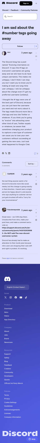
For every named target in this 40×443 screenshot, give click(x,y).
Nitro (6, 312)
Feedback (15, 10)
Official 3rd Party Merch (13, 383)
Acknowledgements (12, 410)
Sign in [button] (26, 3)
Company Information (12, 417)
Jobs (6, 335)
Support (7, 354)
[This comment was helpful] (36, 173)
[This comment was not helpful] (36, 180)
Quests (7, 380)
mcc (8, 52)
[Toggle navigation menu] (36, 3)
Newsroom (8, 342)
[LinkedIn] (9, 153)
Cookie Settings (10, 402)
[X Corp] (6, 153)
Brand (6, 338)
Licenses (7, 413)
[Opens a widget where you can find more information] (32, 439)
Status (6, 316)
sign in (9, 258)
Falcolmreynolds (13, 210)
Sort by (31, 164)
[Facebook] (3, 153)
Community (8, 372)
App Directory (9, 319)
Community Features (29, 10)
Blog (6, 361)
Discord (5, 10)
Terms (6, 395)
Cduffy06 (10, 174)
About (6, 331)
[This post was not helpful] (36, 60)
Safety (6, 358)
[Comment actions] (36, 184)
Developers (8, 376)
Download (8, 308)
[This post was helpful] (36, 53)
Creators (7, 369)
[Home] (9, 3)
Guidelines (8, 406)
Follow (20, 46)
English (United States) (16, 287)
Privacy (7, 399)
